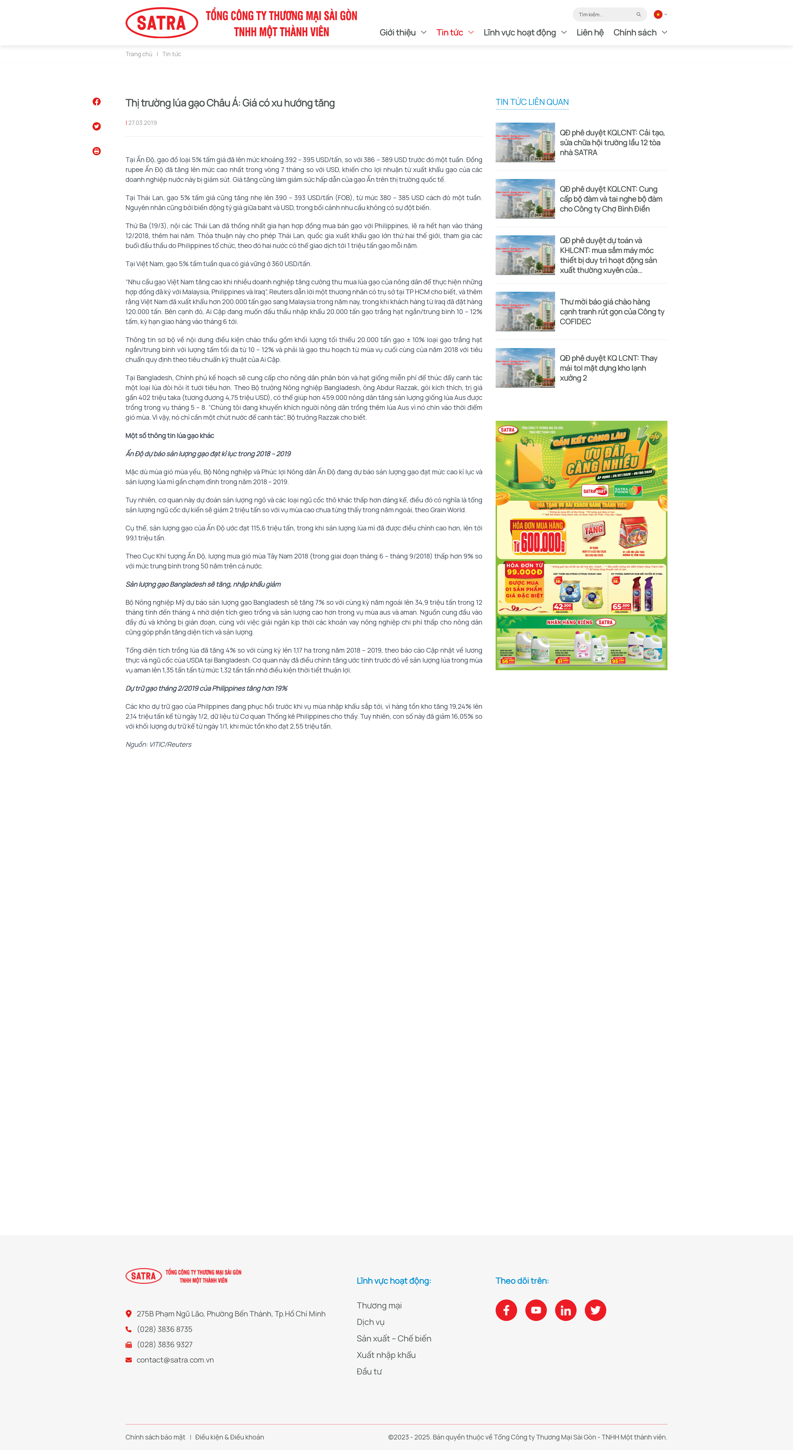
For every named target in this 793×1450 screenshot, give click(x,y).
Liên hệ (590, 32)
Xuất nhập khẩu (386, 1354)
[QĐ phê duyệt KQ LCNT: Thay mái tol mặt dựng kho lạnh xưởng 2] (525, 368)
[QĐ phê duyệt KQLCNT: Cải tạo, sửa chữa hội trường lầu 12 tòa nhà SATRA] (525, 142)
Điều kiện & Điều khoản (229, 1437)
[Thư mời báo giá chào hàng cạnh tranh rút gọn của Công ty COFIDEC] (525, 311)
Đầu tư (369, 1371)
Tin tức (450, 32)
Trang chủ (139, 54)
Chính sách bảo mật (155, 1437)
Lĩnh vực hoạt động (520, 32)
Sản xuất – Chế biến (394, 1338)
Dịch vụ (371, 1321)
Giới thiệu (398, 32)
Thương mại (379, 1305)
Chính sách (635, 32)
